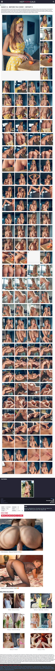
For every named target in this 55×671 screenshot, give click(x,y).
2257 (19, 665)
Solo (43, 508)
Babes (25, 508)
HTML (20, 515)
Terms (1, 665)
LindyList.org (3, 666)
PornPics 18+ (29, 667)
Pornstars (38, 508)
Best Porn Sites (18, 668)
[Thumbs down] (10, 516)
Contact (15, 665)
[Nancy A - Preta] (41, 640)
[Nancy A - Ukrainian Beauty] (13, 620)
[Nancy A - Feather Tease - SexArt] (41, 620)
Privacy (6, 665)
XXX (9, 669)
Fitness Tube (44, 666)
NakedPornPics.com (37, 667)
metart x (42, 509)
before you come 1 (34, 509)
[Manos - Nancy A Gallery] (13, 600)
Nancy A (52, 498)
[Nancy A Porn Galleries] (27, 497)
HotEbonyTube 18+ (46, 667)
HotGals (27, 2)
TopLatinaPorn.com (9, 668)
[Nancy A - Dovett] (13, 640)
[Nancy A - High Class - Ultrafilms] (41, 600)
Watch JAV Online (18, 666)
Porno (52, 668)
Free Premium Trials (34, 668)
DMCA (10, 665)
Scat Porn (12, 669)
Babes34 (42, 668)
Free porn (24, 668)
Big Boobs (31, 508)
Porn (28, 668)
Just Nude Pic (48, 668)
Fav (4, 515)
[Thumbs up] (7, 516)
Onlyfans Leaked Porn (28, 666)
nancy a (26, 509)
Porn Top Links (14, 667)
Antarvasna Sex (37, 666)
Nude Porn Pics (10, 666)
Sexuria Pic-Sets (3, 669)
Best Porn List (7, 667)
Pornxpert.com (21, 667)
